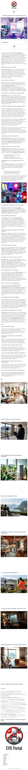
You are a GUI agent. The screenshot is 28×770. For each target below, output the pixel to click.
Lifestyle (2, 719)
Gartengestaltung (4, 699)
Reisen (4, 760)
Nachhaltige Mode (12, 707)
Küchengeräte (16, 704)
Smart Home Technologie (9, 712)
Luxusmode (10, 706)
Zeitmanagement (12, 717)
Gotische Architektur (10, 703)
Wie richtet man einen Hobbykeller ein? (10, 572)
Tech (4, 762)
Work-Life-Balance (5, 717)
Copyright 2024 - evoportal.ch (14, 768)
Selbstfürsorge (9, 711)
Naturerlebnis (3, 709)
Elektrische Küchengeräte (21, 694)
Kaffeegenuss (11, 704)
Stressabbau (17, 712)
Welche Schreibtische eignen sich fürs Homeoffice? (12, 684)
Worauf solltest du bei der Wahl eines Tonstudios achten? (13, 644)
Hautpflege (24, 703)
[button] (14, 12)
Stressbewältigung (8, 714)
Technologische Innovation (20, 714)
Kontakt (5, 764)
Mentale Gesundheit (17, 706)
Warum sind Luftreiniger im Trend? (9, 496)
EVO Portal (6, 754)
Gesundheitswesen (4, 703)
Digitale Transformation (17, 693)
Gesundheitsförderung (12, 701)
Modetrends (4, 708)
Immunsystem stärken (5, 704)
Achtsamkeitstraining (6, 693)
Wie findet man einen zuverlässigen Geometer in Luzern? (13, 608)
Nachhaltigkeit (20, 708)
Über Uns (5, 763)
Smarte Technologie (20, 711)
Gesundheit (4, 701)
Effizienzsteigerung (11, 694)
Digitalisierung (4, 694)
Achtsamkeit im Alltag (13, 691)
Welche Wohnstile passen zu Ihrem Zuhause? (11, 419)
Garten (4, 757)
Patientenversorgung (9, 709)
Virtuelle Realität (14, 715)
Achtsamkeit (3, 691)
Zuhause (5, 755)
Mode (4, 759)
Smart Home (3, 712)
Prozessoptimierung (17, 709)
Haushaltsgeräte (17, 703)
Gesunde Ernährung (16, 700)
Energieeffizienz (5, 696)
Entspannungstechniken (9, 698)
